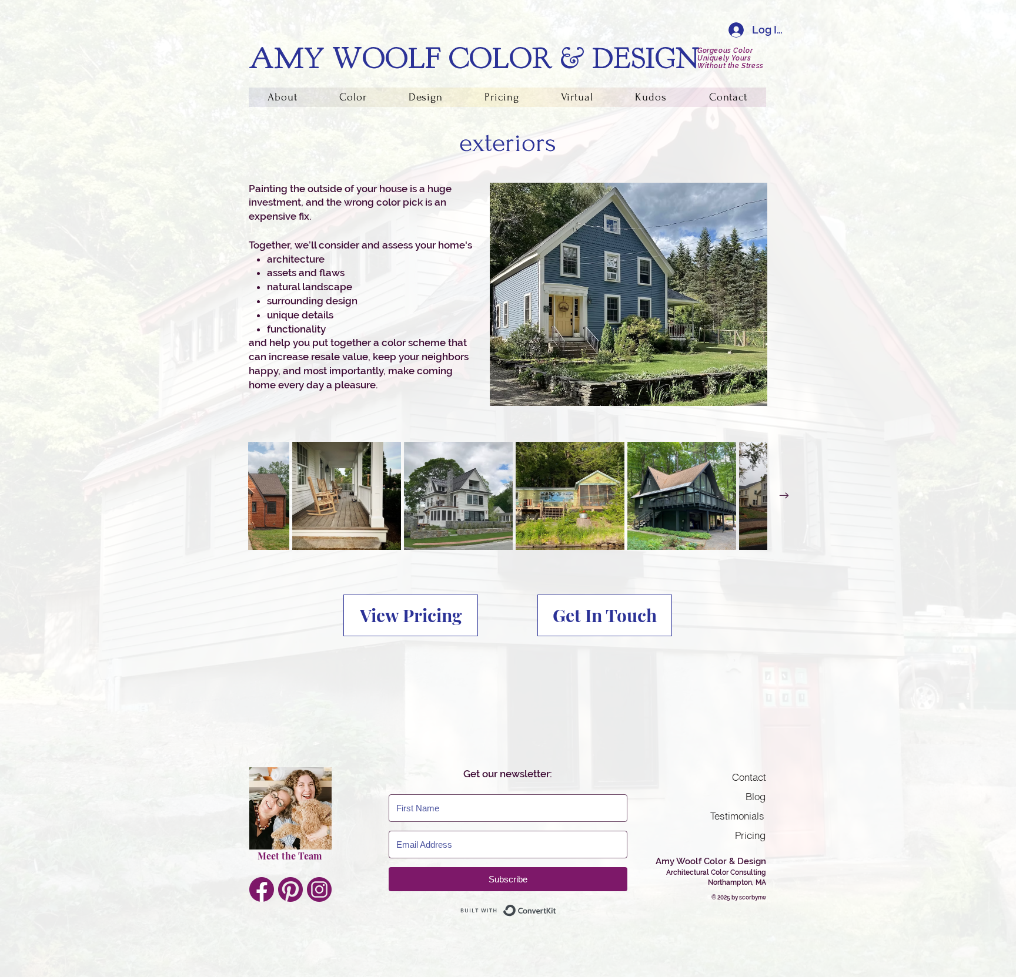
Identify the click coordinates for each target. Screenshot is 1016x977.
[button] (352, 97)
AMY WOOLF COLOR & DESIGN (474, 59)
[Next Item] (783, 496)
